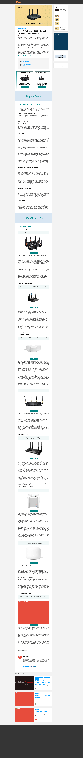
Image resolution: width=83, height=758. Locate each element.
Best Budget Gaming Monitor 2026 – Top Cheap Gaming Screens (42, 682)
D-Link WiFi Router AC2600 (26, 64)
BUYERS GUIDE (60, 57)
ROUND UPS (61, 55)
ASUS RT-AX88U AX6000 (25, 61)
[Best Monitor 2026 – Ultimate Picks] (57, 19)
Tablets (44, 748)
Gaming (48, 1)
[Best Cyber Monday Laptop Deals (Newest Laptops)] (57, 23)
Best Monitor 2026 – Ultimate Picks (41, 712)
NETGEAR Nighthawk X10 (25, 58)
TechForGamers (43, 755)
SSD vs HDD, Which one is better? (60, 47)
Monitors (37, 709)
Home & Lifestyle (42, 1)
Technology (35, 1)
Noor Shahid (21, 35)
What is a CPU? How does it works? (42, 696)
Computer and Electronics (22, 650)
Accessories (20, 28)
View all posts (26, 666)
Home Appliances (46, 742)
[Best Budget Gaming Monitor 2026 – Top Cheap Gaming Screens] (24, 682)
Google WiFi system (24, 60)
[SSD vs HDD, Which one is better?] (57, 28)
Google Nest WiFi (24, 65)
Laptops (49, 677)
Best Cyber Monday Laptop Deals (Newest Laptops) (63, 23)
